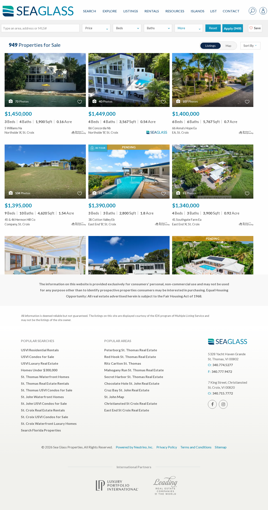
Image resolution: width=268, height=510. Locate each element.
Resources (174, 11)
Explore (110, 11)
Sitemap (221, 447)
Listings (130, 11)
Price (88, 28)
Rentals (151, 11)
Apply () (232, 28)
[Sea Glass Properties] (37, 8)
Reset (213, 28)
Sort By (249, 45)
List (213, 11)
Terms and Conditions (195, 447)
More (181, 28)
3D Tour (100, 148)
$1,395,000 (18, 205)
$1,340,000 (185, 205)
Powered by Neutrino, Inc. (134, 447)
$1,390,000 (102, 205)
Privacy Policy (166, 447)
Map (228, 45)
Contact (231, 11)
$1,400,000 (185, 113)
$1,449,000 (102, 113)
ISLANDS (197, 11)
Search (89, 11)
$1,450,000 (18, 113)
